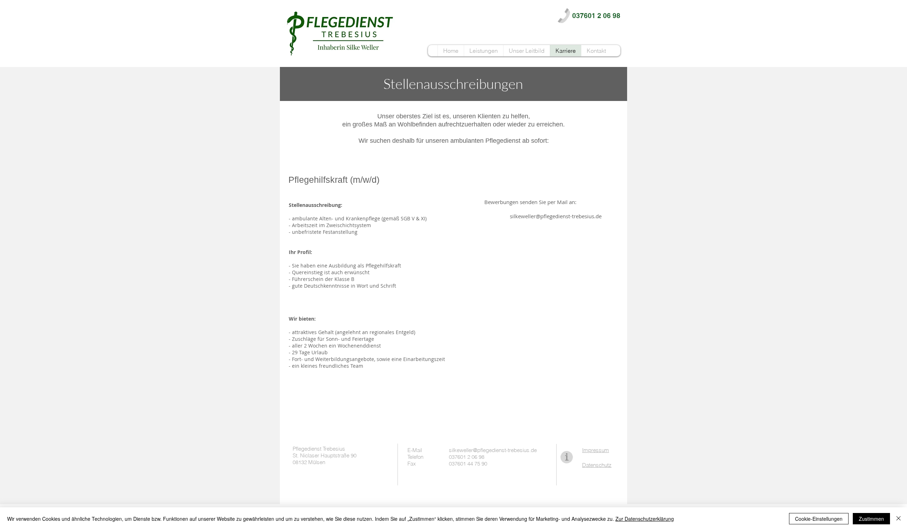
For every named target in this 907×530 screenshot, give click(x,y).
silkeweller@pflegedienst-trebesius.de (556, 216)
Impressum (595, 450)
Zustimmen (871, 518)
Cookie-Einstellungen (819, 518)
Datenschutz (597, 465)
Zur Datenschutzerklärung (644, 518)
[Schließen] (898, 518)
